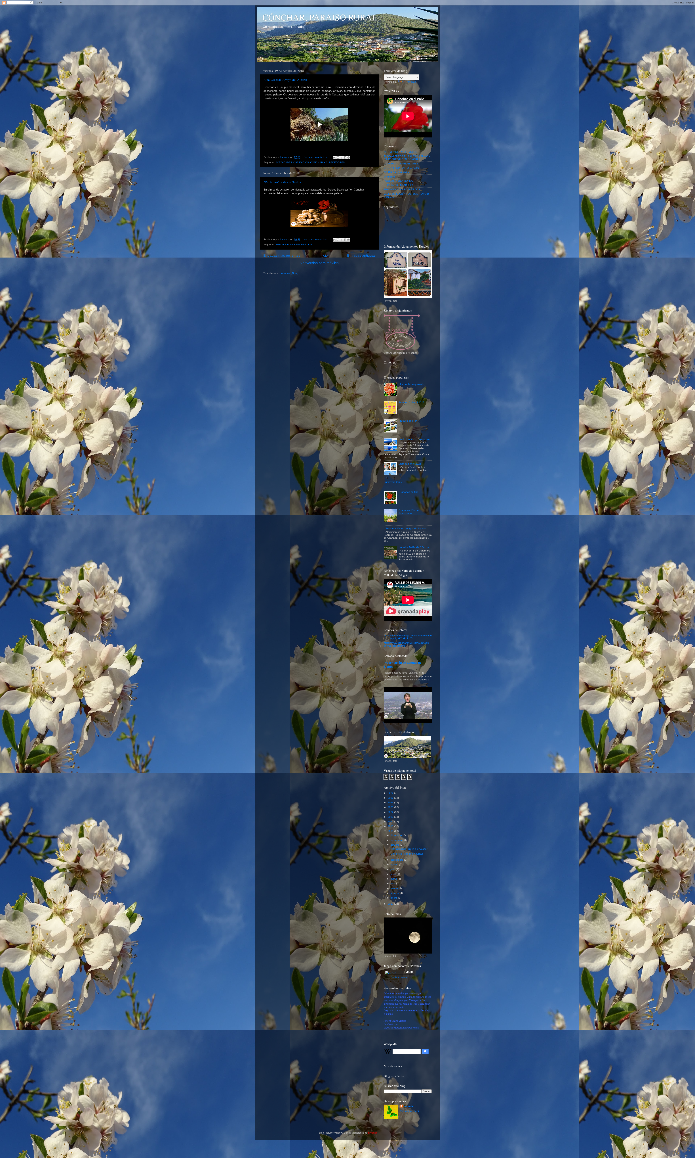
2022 (391, 812)
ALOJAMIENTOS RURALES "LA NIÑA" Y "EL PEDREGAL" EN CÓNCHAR (407, 158)
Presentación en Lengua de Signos (406, 528)
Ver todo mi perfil (409, 1111)
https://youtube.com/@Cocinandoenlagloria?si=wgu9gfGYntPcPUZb (408, 637)
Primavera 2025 (393, 482)
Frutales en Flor (408, 420)
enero (394, 897)
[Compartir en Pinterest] (348, 157)
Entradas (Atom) (289, 273)
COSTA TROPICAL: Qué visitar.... (403, 168)
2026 (391, 793)
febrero (395, 893)
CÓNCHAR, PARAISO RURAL (319, 17)
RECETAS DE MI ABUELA (398, 185)
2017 (391, 903)
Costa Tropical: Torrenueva (414, 439)
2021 (391, 817)
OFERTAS (389, 176)
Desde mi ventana (399, 977)
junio (394, 874)
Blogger (372, 1132)
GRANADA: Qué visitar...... (399, 172)
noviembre (397, 840)
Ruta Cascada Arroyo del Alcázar (285, 79)
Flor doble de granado (411, 384)
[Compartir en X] (341, 157)
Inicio (324, 255)
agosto (395, 864)
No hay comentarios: (316, 157)
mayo (394, 878)
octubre (395, 844)
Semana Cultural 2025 (411, 402)
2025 (391, 798)
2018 (391, 831)
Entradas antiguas (361, 255)
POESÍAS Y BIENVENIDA (398, 180)
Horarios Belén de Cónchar (414, 547)
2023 (391, 807)
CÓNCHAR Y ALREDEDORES (327, 162)
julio (393, 869)
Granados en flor (408, 492)
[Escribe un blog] (338, 157)
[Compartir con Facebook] (345, 157)
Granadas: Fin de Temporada (409, 512)
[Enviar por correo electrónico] (334, 157)
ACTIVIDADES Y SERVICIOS (292, 162)
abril (393, 883)
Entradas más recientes (281, 255)
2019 (391, 826)
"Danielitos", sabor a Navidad (283, 182)
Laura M (409, 1106)
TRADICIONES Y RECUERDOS (294, 244)
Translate (410, 81)
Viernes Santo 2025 (410, 463)
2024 (391, 802)
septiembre (397, 859)
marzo (395, 888)
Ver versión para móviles (319, 263)
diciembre (397, 835)
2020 (391, 821)
